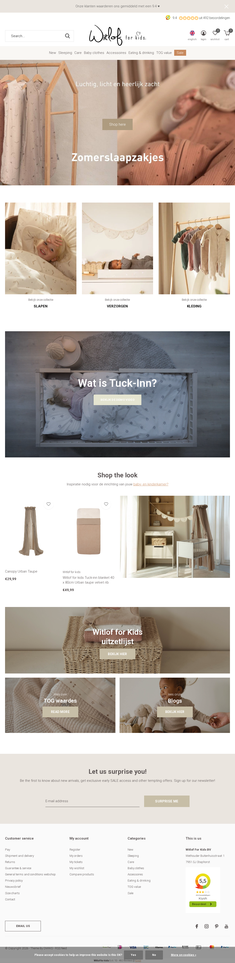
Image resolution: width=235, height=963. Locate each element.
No (154, 955)
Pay (7, 849)
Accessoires (116, 53)
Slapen (41, 306)
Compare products (82, 874)
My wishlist (77, 868)
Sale (180, 53)
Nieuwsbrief (13, 886)
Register (75, 849)
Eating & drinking (141, 53)
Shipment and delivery (19, 855)
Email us (23, 926)
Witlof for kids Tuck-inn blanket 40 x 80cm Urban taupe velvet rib (88, 580)
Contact (10, 899)
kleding (194, 306)
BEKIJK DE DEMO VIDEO (117, 399)
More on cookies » (183, 955)
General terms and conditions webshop (30, 874)
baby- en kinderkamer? (150, 484)
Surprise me (166, 801)
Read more (60, 712)
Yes (133, 955)
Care (78, 53)
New (52, 53)
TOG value (164, 53)
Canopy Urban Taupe (21, 571)
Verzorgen (117, 306)
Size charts (12, 893)
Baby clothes (94, 53)
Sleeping (65, 53)
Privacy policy (14, 880)
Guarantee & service (18, 868)
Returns (10, 862)
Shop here (117, 124)
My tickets (76, 862)
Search (67, 36)
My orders (76, 855)
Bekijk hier (117, 654)
